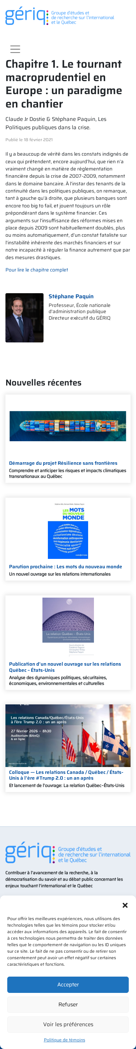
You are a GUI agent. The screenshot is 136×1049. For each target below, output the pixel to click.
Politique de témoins (64, 1039)
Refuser (68, 1004)
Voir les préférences (68, 1024)
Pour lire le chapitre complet (36, 270)
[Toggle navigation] (15, 49)
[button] (125, 904)
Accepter (68, 984)
